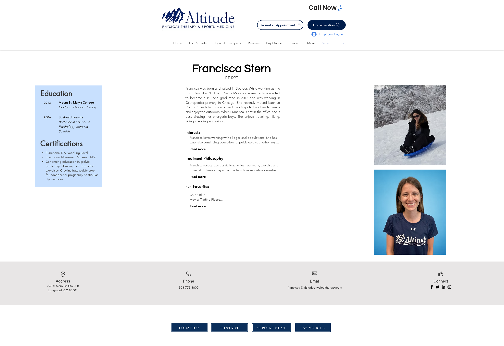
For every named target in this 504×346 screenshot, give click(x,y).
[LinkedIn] (443, 287)
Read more (198, 149)
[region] (319, 10)
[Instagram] (449, 287)
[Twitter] (437, 287)
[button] (340, 8)
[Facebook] (431, 287)
